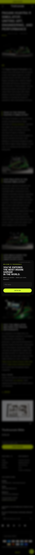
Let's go (17, 290)
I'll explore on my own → (25, 262)
